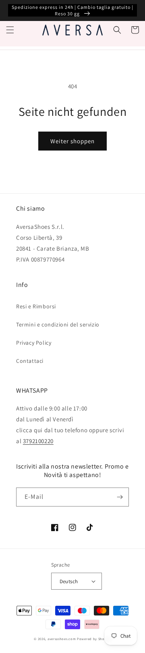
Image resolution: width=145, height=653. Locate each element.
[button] (10, 30)
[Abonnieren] (119, 497)
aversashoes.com (62, 638)
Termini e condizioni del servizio (57, 324)
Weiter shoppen (72, 141)
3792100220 (38, 441)
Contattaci (30, 360)
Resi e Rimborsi (36, 306)
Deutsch (69, 581)
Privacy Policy (33, 342)
